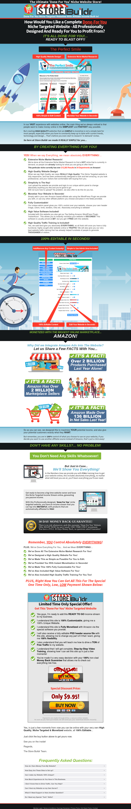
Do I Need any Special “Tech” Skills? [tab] (39, 797)
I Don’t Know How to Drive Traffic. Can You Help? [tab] (43, 784)
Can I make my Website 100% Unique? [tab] (39, 775)
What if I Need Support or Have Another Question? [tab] (44, 792)
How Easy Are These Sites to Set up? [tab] (39, 770)
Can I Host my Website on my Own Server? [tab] (41, 788)
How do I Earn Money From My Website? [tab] (40, 766)
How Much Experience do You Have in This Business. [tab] (45, 779)
